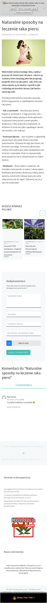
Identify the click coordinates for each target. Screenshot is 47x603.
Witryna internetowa (20, 333)
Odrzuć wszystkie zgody (27, 9)
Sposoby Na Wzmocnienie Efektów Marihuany (34, 249)
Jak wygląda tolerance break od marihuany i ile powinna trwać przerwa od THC (23, 490)
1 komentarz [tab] (23, 385)
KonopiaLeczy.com (20, 589)
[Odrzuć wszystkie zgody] (44, 8)
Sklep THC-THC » (26, 597)
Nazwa (11, 314)
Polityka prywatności (23, 13)
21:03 (22, 399)
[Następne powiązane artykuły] (42, 213)
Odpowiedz (13, 407)
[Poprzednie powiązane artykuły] (36, 213)
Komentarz (14, 296)
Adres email (15, 324)
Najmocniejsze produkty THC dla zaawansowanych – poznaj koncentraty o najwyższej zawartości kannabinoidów (22, 503)
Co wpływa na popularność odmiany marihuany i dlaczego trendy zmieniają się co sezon (20, 496)
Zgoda (12, 9)
